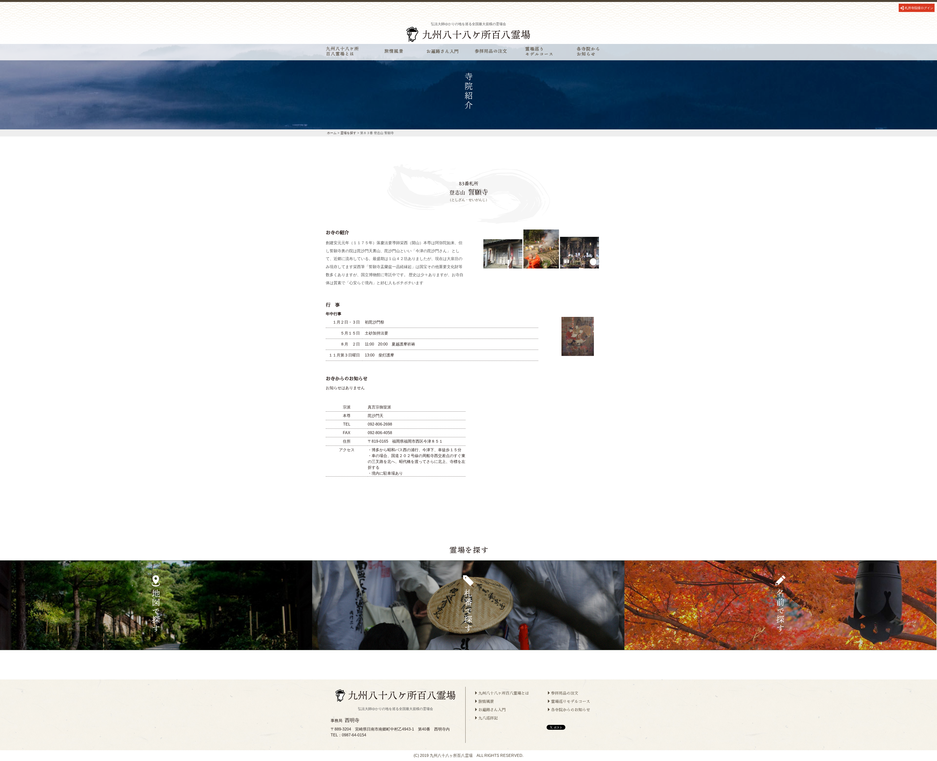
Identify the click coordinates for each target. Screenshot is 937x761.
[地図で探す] (156, 605)
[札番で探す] (468, 605)
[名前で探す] (780, 605)
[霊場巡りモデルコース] (539, 52)
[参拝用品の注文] (491, 52)
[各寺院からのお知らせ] (588, 52)
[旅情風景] (394, 52)
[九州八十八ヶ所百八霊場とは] (342, 52)
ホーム (331, 133)
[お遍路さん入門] (442, 52)
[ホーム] (468, 41)
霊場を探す (348, 133)
